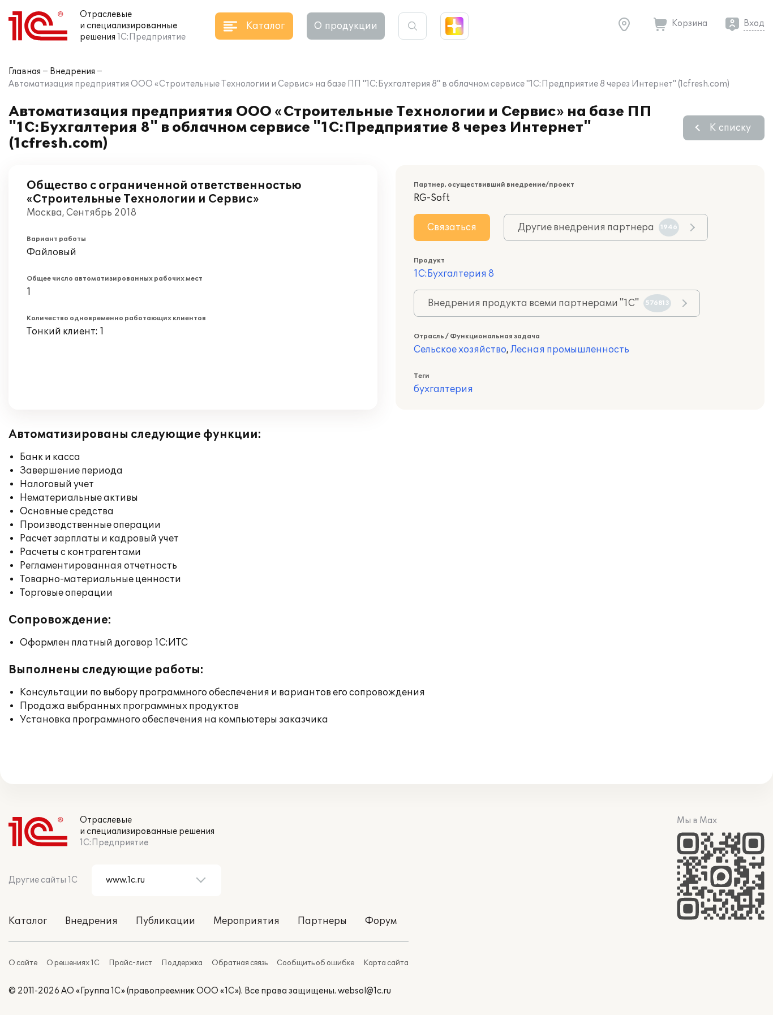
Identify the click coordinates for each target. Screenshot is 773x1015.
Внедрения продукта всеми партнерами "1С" (548, 303)
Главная (24, 71)
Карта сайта (386, 962)
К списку (730, 128)
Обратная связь (240, 962)
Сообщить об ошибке (315, 962)
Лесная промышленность (569, 349)
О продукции (345, 26)
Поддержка (182, 962)
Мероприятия (246, 921)
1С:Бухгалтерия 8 (454, 273)
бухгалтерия (443, 389)
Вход (754, 23)
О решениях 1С (73, 962)
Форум (381, 921)
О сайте (22, 962)
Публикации (165, 921)
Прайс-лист (130, 962)
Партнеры (322, 921)
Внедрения (72, 71)
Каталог (27, 921)
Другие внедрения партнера (597, 227)
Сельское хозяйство (460, 349)
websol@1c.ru (364, 991)
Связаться (451, 227)
